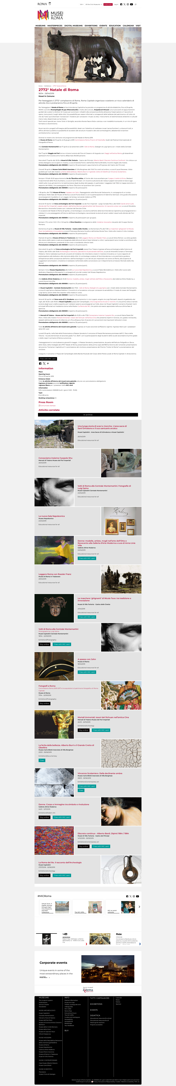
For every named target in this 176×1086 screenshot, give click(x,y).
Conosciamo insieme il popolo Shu (101, 315)
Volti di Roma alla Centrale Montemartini (58, 629)
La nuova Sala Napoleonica (82, 270)
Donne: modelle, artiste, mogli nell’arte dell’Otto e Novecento (89, 279)
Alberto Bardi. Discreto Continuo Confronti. (110, 160)
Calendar (128, 26)
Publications (43, 1002)
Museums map (70, 1002)
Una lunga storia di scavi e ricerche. (103, 302)
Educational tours (70, 1013)
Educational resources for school (101, 1018)
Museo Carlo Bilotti (45, 1065)
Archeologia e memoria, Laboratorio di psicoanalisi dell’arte (81, 251)
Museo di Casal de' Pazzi (47, 1031)
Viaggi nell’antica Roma (113, 153)
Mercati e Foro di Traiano (47, 1018)
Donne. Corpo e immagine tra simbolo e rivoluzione (64, 804)
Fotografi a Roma (47, 686)
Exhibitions (91, 26)
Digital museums (73, 26)
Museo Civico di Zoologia (47, 1074)
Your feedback (69, 1025)
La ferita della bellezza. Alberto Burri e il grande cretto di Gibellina (84, 172)
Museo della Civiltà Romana (48, 1027)
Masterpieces (54, 26)
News (117, 1000)
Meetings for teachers (97, 1022)
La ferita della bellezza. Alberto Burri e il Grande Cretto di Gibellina (66, 746)
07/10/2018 (127, 940)
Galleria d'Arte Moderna (47, 1049)
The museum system (46, 1000)
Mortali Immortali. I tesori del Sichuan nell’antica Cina (76, 318)
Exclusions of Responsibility (107, 1081)
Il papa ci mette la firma (117, 178)
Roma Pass (68, 1011)
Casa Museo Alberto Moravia (48, 1063)
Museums (40, 26)
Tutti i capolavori (99, 998)
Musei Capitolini (44, 1013)
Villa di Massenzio (45, 1034)
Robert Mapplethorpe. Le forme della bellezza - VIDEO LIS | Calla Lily (73, 940)
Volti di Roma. (89, 147)
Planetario (42, 1072)
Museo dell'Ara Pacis (45, 1020)
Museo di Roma (44, 1045)
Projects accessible (96, 1024)
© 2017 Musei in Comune (83, 1081)
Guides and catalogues (72, 1017)
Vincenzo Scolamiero (118, 172)
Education (115, 26)
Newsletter (42, 1006)
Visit (138, 26)
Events (103, 26)
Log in (116, 4)
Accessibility (69, 1019)
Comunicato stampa (47, 406)
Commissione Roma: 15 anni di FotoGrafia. (90, 140)
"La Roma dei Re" (84, 306)
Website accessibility (127, 1081)
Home (40, 86)
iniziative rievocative (104, 222)
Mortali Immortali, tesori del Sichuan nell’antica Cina (103, 717)
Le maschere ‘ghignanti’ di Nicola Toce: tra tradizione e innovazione (104, 599)
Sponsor (118, 1004)
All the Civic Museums (93, 4)
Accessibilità (69, 1021)
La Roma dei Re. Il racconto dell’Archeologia (60, 862)
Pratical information (71, 1000)
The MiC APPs (79, 912)
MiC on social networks (112, 911)
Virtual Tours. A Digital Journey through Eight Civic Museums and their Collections (47, 908)
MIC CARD (68, 1009)
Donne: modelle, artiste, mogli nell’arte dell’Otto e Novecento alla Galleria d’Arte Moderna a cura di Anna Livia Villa (106, 543)
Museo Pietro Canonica (46, 1052)
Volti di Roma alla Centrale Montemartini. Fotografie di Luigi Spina (104, 487)
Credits (118, 1081)
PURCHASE (108, 4)
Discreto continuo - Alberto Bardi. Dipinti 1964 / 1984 (103, 833)
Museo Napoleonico (45, 1047)
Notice (118, 1002)
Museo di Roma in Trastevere (48, 1054)
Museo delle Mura (45, 1029)
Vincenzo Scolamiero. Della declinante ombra (100, 773)
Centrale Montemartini (46, 1015)
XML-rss (137, 1081)
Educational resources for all (99, 1020)
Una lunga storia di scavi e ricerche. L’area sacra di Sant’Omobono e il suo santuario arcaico (102, 427)
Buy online (44, 644)
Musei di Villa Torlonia (46, 1056)
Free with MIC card (48, 359)
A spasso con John (72, 192)
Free (42, 760)
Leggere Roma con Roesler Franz (94, 238)
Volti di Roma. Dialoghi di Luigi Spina (92, 288)
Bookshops (68, 1023)
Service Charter (44, 1004)
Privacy (95, 1081)
